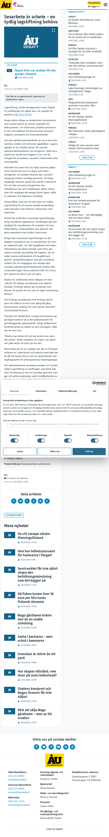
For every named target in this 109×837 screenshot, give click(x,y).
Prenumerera (94, 3)
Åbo (70, 99)
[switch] (41, 440)
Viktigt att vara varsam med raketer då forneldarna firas (83, 148)
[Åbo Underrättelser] (54, 760)
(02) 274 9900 (16, 776)
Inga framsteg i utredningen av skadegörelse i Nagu (85, 91)
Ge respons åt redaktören (17, 478)
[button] (94, 6)
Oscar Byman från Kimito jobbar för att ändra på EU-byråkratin (86, 37)
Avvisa (20, 451)
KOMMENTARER (14, 515)
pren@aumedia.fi (17, 779)
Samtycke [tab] (14, 391)
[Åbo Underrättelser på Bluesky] (44, 747)
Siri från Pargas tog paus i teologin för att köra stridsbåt (85, 51)
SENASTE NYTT (76, 11)
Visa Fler (87, 157)
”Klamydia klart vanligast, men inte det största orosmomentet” (86, 66)
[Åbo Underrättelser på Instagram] (51, 747)
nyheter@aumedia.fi (19, 805)
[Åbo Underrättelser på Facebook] (36, 747)
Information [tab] (41, 391)
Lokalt (72, 17)
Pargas (72, 45)
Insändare (74, 113)
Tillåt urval (54, 451)
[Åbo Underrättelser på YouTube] (58, 747)
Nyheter (73, 59)
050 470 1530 (16, 801)
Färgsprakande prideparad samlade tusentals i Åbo (82, 105)
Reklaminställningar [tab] (67, 391)
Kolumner (74, 74)
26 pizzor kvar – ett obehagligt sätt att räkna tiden (85, 218)
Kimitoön (73, 31)
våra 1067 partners (19, 405)
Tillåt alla (89, 451)
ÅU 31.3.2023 (23, 114)
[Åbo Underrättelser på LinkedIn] (65, 747)
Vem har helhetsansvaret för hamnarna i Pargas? (84, 203)
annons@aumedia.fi (19, 792)
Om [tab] (94, 391)
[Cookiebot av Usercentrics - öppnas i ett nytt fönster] (94, 383)
